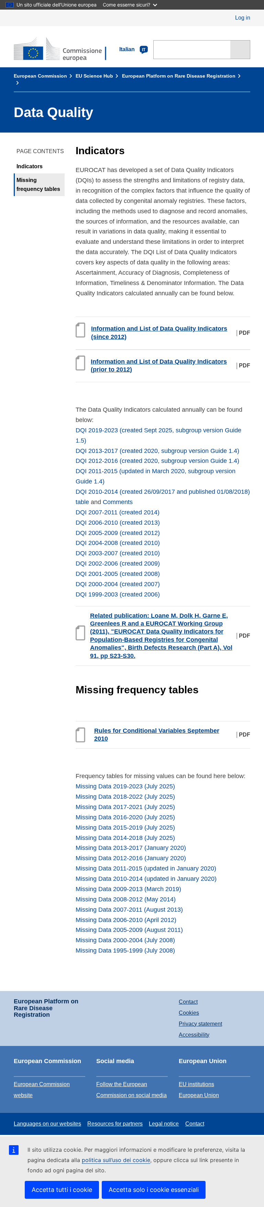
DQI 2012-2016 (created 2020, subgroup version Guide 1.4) (157, 460)
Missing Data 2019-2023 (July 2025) (125, 786)
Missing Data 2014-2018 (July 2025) (125, 837)
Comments (118, 502)
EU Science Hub (94, 76)
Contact (188, 1002)
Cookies (189, 1013)
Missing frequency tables (38, 184)
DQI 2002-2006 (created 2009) (118, 563)
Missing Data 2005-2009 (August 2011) (129, 929)
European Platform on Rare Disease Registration (178, 76)
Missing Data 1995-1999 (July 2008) (125, 950)
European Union (199, 1095)
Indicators (29, 166)
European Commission (40, 76)
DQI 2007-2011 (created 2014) (118, 512)
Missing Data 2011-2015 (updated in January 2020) (146, 868)
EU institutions (196, 1084)
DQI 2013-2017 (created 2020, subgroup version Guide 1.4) (157, 450)
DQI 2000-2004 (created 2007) (118, 584)
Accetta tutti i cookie (62, 1189)
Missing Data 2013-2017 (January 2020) (131, 847)
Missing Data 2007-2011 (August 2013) (129, 909)
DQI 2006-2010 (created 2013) (118, 522)
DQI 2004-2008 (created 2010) (118, 542)
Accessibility (194, 1035)
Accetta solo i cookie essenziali (154, 1189)
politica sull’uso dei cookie (116, 1160)
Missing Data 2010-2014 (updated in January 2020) (146, 878)
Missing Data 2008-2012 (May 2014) (126, 899)
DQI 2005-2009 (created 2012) (118, 533)
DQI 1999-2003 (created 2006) (118, 594)
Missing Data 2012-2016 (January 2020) (131, 858)
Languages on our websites (47, 1124)
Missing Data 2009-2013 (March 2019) (128, 889)
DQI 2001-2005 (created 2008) (118, 573)
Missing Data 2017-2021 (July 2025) (125, 807)
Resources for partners (115, 1124)
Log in (242, 18)
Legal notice (164, 1124)
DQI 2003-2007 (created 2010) (118, 553)
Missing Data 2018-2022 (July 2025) (125, 796)
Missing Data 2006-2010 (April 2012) (126, 919)
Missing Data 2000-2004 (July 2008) (125, 940)
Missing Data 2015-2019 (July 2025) (125, 827)
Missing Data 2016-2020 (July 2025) (125, 817)
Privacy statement (200, 1024)
